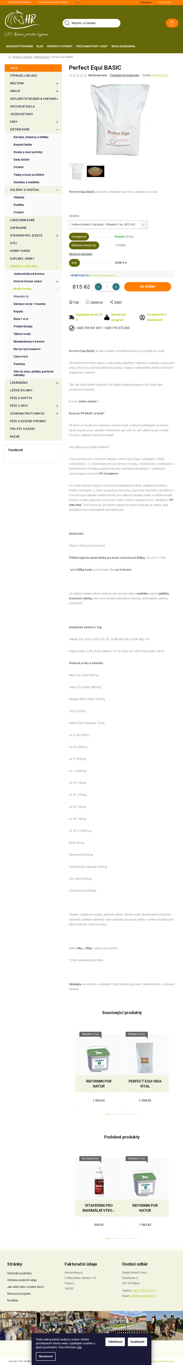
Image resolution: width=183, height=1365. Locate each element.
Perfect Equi (160, 75)
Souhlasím (137, 1341)
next (172, 1073)
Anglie (15, 91)
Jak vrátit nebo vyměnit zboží (25, 1287)
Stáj (13, 243)
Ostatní (18, 167)
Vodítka (19, 205)
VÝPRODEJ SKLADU (23, 75)
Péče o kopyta (21, 398)
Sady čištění (21, 159)
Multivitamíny (22, 289)
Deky (14, 122)
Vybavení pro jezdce (26, 235)
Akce (14, 68)
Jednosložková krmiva (29, 274)
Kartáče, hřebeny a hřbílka (31, 137)
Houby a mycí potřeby (28, 152)
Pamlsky (19, 364)
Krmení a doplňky (24, 266)
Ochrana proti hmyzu (27, 413)
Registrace (165, 2)
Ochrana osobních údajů (53, 2)
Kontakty (12, 1300)
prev (72, 1073)
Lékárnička (19, 382)
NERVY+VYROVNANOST (27, 349)
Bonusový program (19, 1293)
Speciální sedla (22, 106)
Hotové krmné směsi (28, 281)
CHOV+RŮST (21, 356)
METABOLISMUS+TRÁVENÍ (29, 341)
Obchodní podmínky (19, 2)
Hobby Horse (20, 251)
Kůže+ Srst (21, 319)
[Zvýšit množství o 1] (116, 286)
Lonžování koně (22, 220)
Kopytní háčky (23, 144)
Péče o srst (19, 405)
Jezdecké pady (21, 114)
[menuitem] (20, 46)
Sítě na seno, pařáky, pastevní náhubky (33, 373)
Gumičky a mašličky (26, 182)
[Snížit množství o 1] (98, 286)
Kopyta (18, 311)
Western (17, 83)
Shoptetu (170, 1361)
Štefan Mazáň (155, 1361)
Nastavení (46, 1356)
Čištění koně (19, 129)
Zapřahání (18, 228)
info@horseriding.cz (142, 1296)
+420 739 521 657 (144, 1290)
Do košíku (147, 286)
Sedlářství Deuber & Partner (33, 99)
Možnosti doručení (80, 254)
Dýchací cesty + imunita (29, 304)
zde (79, 1347)
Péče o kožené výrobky (28, 421)
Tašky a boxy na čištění (29, 174)
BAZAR (15, 436)
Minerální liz (21, 296)
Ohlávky (19, 197)
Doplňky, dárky (22, 258)
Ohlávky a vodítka (24, 190)
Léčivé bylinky (21, 390)
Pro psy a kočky (22, 429)
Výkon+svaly (22, 334)
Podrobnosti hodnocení (124, 75)
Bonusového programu (103, 275)
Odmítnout (115, 1341)
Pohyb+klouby (23, 326)
